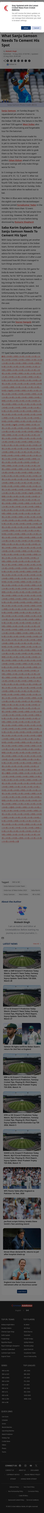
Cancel (36, 28)
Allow (26, 28)
